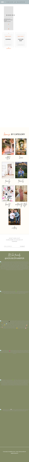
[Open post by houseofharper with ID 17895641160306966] (14, 424)
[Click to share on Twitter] (8, 29)
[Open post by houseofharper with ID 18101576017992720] (14, 394)
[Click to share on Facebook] (8, 24)
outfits (8, 157)
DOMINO (9, 15)
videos (14, 227)
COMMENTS (8, 48)
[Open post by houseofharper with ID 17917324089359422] (14, 365)
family (7, 181)
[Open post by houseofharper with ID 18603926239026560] (14, 276)
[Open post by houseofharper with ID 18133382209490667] (14, 335)
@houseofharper (14, 258)
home (21, 157)
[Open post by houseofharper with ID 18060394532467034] (14, 305)
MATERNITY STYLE (21, 204)
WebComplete (14, 453)
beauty (7, 204)
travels (21, 181)
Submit (22, 246)
